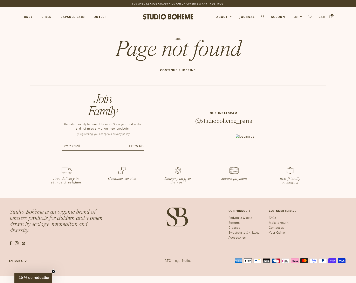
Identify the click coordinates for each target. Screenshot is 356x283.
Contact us (276, 228)
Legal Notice (182, 261)
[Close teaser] (54, 271)
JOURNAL (247, 17)
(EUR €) (16, 261)
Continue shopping (178, 70)
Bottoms (234, 223)
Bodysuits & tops (240, 218)
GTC (167, 261)
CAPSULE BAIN (73, 17)
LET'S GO (136, 145)
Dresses (234, 228)
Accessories (237, 237)
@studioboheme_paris (223, 121)
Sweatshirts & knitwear (244, 232)
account (279, 17)
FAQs (272, 218)
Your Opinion (278, 232)
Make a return (278, 223)
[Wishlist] (310, 16)
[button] (33, 278)
